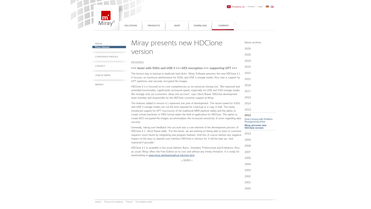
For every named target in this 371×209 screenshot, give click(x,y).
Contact (251, 6)
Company (223, 25)
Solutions (130, 25)
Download (200, 25)
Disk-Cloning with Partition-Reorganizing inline (259, 120)
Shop (177, 25)
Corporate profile (106, 57)
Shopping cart (236, 7)
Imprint (99, 84)
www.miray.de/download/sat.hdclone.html (171, 155)
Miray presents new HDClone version (255, 126)
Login (260, 6)
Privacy (129, 202)
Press (98, 44)
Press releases (102, 47)
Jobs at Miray (103, 75)
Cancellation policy (144, 202)
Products (154, 25)
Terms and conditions (113, 202)
